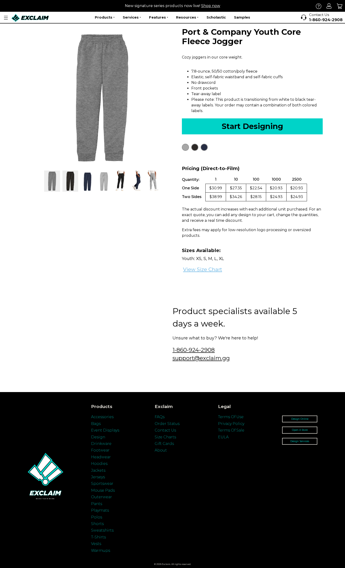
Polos (96, 517)
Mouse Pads (103, 490)
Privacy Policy (231, 423)
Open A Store (300, 430)
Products (103, 17)
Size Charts (165, 437)
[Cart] (339, 6)
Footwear (100, 450)
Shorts (97, 523)
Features (157, 17)
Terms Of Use (231, 417)
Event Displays (105, 430)
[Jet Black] (194, 147)
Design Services (299, 441)
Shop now (210, 6)
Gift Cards (164, 443)
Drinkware (101, 443)
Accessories (102, 417)
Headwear (101, 457)
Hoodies (99, 463)
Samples (242, 17)
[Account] (329, 6)
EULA (223, 437)
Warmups (100, 550)
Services (131, 17)
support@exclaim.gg (201, 358)
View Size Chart (202, 269)
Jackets (98, 470)
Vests (96, 543)
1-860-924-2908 (193, 349)
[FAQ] (318, 6)
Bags (96, 423)
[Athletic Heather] (185, 147)
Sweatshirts (102, 530)
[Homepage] (30, 18)
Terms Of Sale (231, 430)
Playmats (100, 510)
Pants (96, 504)
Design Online (299, 418)
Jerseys (98, 477)
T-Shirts (98, 537)
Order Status (167, 423)
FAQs (160, 417)
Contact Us (165, 430)
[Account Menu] (5, 17)
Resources (186, 17)
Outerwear (101, 497)
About (161, 450)
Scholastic (216, 17)
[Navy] (204, 147)
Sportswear (102, 483)
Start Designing (252, 126)
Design (98, 437)
